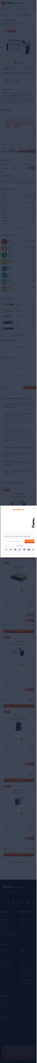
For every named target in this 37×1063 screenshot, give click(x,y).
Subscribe (30, 541)
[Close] (34, 508)
